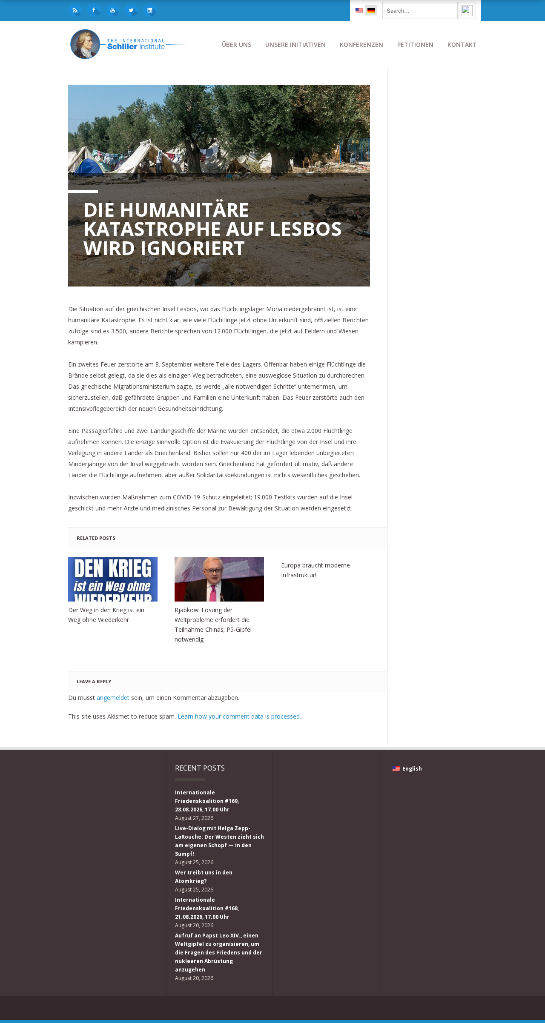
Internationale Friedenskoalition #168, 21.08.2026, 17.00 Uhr (207, 908)
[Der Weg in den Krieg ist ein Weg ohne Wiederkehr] (113, 579)
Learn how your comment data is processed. (239, 716)
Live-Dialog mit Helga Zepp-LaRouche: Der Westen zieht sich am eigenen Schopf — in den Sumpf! (219, 841)
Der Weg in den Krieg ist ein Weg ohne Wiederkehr (106, 615)
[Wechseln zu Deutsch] (371, 10)
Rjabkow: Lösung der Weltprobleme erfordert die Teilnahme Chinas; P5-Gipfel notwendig (213, 624)
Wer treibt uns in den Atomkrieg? (203, 877)
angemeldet (113, 697)
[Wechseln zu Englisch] (359, 10)
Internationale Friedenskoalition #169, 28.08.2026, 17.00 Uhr (207, 801)
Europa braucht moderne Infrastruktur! (315, 570)
